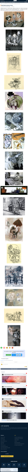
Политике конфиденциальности (7, 470)
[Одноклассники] (19, 355)
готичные (21, 9)
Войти (27, 0)
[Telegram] (20, 355)
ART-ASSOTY (2, 0)
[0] (1, 348)
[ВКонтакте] (17, 355)
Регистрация (7, 456)
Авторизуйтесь (2, 360)
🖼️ (26, 366)
